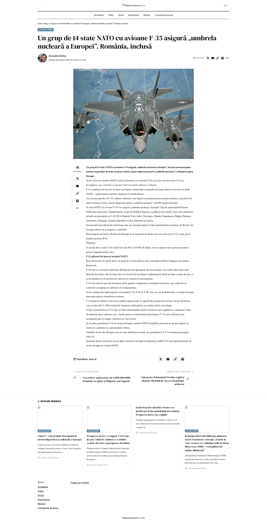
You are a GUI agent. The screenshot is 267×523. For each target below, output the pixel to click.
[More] (227, 58)
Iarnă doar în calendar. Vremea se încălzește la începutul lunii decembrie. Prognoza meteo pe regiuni (158, 411)
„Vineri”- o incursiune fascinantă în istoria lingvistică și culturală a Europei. (60, 437)
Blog (46, 23)
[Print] (222, 58)
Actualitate (45, 29)
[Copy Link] (217, 58)
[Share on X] (208, 58)
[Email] (213, 58)
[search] (40, 5)
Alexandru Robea (57, 55)
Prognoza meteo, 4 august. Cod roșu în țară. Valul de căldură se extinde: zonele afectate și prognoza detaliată (108, 439)
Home (40, 23)
